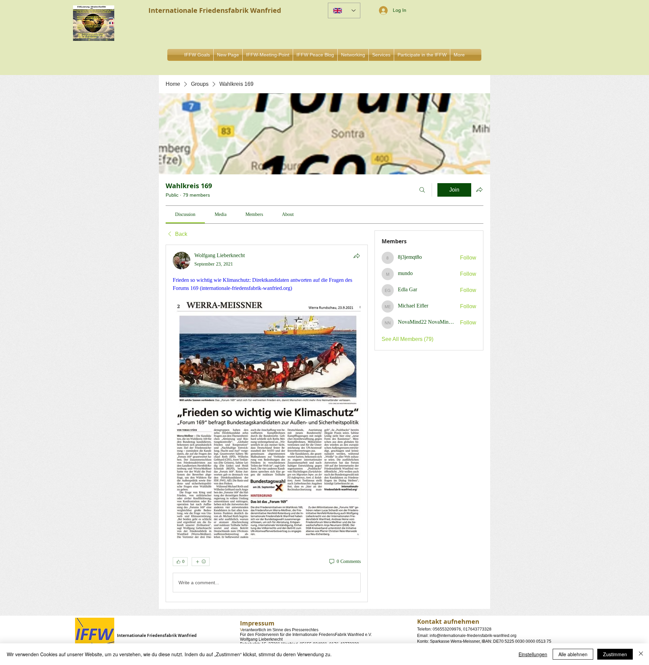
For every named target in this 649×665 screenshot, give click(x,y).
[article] (267, 423)
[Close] (641, 654)
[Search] (422, 190)
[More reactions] (201, 561)
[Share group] (479, 190)
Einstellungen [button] (533, 654)
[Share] (357, 256)
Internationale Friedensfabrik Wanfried (157, 635)
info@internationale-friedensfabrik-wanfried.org (473, 635)
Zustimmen (615, 654)
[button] (353, 55)
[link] (185, 214)
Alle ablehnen (572, 654)
